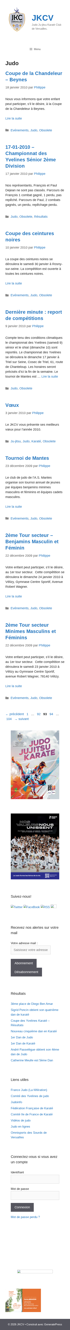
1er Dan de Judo (22, 1037)
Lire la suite (13, 118)
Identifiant (17, 1172)
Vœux (12, 405)
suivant (21, 719)
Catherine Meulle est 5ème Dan (32, 1060)
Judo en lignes (20, 1126)
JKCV (42, 17)
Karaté (36, 441)
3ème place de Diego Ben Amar (32, 1004)
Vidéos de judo (21, 1120)
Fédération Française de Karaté (32, 1108)
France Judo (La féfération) (29, 1090)
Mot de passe (20, 1189)
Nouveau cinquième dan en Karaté (34, 1031)
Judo (33, 130)
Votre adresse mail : (24, 943)
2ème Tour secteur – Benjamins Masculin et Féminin (32, 542)
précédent (14, 714)
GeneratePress (53, 1324)
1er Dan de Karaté (23, 1043)
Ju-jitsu (16, 441)
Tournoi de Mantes (27, 458)
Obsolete (45, 130)
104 (9, 719)
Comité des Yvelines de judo (30, 1096)
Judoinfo (16, 1102)
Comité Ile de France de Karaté (32, 1114)
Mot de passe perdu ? (25, 1217)
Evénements (20, 130)
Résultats (41, 216)
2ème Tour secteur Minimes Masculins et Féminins (30, 631)
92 (39, 714)
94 (51, 714)
